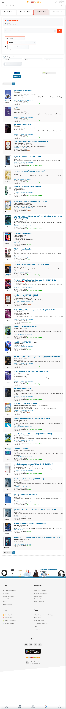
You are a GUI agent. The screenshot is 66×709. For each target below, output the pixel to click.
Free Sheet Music (10, 615)
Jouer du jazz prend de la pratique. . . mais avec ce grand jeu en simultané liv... (38, 438)
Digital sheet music (14, 24)
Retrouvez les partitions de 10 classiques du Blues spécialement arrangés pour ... (38, 332)
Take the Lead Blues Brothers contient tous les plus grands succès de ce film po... (38, 254)
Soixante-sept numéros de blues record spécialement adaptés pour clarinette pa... (38, 114)
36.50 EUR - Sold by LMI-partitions (23, 134)
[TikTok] (40, 644)
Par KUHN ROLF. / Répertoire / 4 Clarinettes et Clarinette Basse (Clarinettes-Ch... (38, 499)
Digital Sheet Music (10, 620)
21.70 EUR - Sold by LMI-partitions (23, 426)
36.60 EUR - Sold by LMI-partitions (23, 502)
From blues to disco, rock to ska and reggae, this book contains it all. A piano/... (38, 528)
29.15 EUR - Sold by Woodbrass (22, 530)
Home (6, 707)
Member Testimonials (8, 596)
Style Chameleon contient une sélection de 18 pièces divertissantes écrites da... (38, 223)
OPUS (46, 707)
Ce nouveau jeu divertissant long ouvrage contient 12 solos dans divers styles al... (38, 316)
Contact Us (6, 593)
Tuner (35, 626)
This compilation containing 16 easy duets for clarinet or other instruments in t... (38, 161)
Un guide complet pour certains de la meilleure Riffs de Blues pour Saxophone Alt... (38, 394)
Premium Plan (38, 599)
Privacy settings (7, 604)
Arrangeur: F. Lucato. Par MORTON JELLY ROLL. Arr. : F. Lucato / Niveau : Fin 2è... (38, 176)
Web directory (38, 629)
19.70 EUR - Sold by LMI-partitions (23, 334)
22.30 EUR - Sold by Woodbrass (22, 517)
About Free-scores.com (9, 590)
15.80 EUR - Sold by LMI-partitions (23, 456)
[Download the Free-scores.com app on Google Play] (33, 651)
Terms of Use (6, 599)
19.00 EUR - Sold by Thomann (22, 243)
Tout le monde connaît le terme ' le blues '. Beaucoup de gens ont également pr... (38, 378)
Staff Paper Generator (40, 623)
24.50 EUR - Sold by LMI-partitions (23, 487)
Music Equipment (9, 623)
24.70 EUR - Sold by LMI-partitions (23, 440)
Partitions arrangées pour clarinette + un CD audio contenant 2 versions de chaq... (38, 97)
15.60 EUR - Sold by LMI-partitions (23, 257)
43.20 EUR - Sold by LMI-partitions (23, 148)
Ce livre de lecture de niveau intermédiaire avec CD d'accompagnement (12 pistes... (38, 424)
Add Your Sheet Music (40, 593)
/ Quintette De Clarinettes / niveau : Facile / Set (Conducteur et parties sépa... (37, 469)
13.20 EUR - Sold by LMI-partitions (23, 179)
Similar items (17, 104)
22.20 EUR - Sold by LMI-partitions (23, 162)
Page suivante (7, 83)
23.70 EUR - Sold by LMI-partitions (23, 287)
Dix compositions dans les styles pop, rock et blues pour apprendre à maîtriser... (38, 285)
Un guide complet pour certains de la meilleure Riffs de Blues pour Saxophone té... (38, 131)
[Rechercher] (61, 5)
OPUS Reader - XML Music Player (43, 615)
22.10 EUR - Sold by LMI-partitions (23, 272)
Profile (59, 707)
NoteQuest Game (39, 620)
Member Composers (40, 590)
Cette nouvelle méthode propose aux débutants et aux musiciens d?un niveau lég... (38, 514)
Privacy (5, 601)
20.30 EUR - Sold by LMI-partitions (23, 346)
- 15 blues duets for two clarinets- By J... (23, 239)
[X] (35, 644)
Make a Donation (39, 601)
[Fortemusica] (27, 662)
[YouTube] (30, 644)
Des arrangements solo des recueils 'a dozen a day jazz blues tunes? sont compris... (38, 454)
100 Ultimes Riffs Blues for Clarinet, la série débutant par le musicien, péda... (37, 361)
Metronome (37, 617)
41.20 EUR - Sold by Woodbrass (22, 544)
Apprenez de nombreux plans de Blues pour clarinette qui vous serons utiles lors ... (38, 269)
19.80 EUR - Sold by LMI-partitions (23, 100)
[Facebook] (26, 644)
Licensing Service (39, 596)
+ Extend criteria (9, 50)
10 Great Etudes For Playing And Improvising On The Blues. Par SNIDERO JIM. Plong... (38, 484)
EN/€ (63, 1)
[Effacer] (55, 31)
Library (33, 707)
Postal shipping (13, 20)
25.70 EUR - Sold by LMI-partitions (23, 226)
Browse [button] (19, 707)
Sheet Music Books (10, 617)
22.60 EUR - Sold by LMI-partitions (23, 117)
